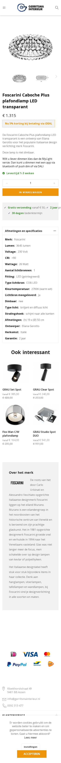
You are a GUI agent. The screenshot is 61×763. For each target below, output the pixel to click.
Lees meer (30, 737)
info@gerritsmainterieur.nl (23, 699)
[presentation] (56, 76)
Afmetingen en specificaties (23, 231)
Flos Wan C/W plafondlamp (10, 433)
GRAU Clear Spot (43, 389)
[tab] (30, 231)
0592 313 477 (15, 705)
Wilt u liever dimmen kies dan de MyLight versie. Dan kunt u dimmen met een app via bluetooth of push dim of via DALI (28, 162)
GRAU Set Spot (11, 389)
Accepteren (32, 754)
